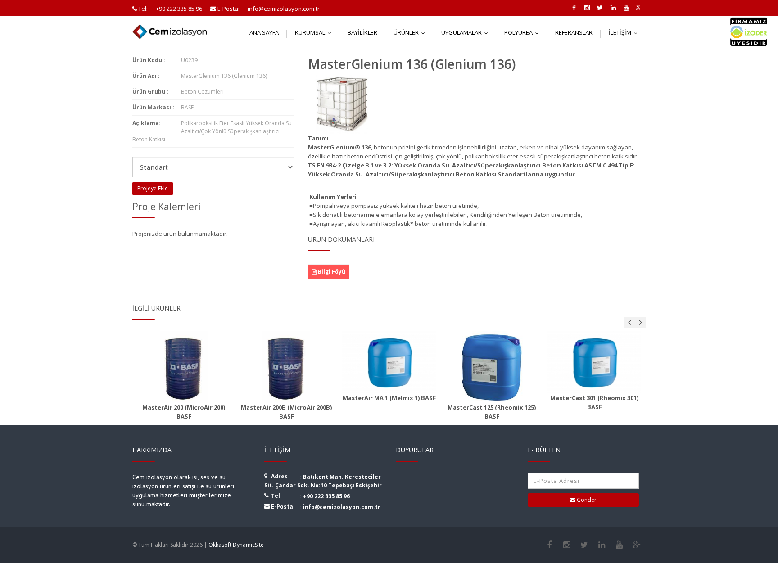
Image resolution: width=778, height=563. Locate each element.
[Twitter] (584, 545)
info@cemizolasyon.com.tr (341, 507)
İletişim (625, 32)
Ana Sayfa (264, 32)
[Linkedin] (602, 545)
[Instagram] (566, 545)
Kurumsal (315, 32)
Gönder (586, 500)
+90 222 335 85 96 (326, 496)
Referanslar (574, 32)
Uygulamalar (466, 32)
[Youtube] (619, 545)
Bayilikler (362, 32)
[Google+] (637, 545)
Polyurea (523, 32)
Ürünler (411, 32)
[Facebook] (549, 545)
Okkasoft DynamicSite (236, 545)
